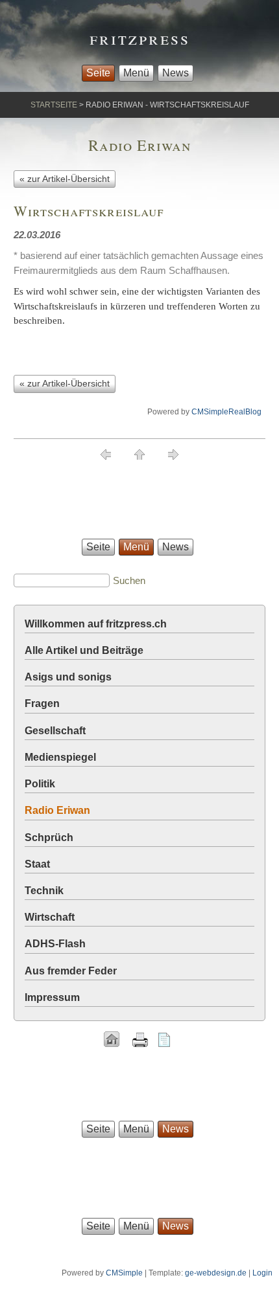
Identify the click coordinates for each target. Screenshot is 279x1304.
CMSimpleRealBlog (226, 411)
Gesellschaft (55, 730)
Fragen (42, 703)
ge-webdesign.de (216, 1272)
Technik (44, 890)
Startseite (53, 104)
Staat (37, 864)
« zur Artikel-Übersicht (64, 179)
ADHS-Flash (55, 943)
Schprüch (49, 837)
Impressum (52, 997)
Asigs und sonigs (68, 676)
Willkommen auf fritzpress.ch (96, 623)
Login (262, 1272)
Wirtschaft (50, 917)
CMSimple (124, 1272)
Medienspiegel (60, 757)
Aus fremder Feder (71, 970)
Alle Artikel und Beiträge (84, 650)
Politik (40, 783)
